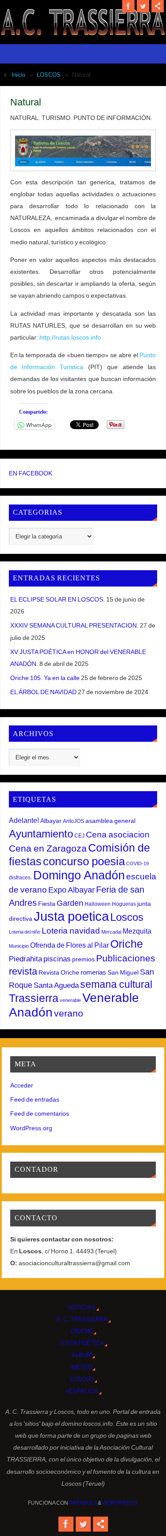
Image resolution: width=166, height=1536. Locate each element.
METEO (81, 1367)
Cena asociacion (118, 834)
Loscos (126, 917)
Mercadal (111, 931)
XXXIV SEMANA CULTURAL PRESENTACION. (74, 625)
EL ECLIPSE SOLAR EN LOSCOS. (57, 599)
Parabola (83, 1503)
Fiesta (46, 903)
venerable (70, 1000)
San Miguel (123, 972)
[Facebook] (128, 6)
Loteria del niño (24, 931)
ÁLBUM (82, 1355)
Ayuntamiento (41, 834)
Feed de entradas (34, 1099)
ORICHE (82, 1331)
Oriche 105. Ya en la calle (45, 677)
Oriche (126, 944)
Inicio (18, 74)
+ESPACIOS (81, 1391)
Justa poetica (71, 916)
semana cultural (116, 984)
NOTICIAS (82, 1307)
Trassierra (33, 998)
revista (23, 971)
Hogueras (124, 904)
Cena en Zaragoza (48, 848)
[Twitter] (143, 6)
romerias (93, 972)
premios (83, 959)
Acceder (21, 1085)
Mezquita (137, 931)
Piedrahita (25, 959)
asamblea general (110, 820)
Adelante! (24, 820)
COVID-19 (137, 863)
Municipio (19, 946)
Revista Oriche (59, 972)
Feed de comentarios (39, 1113)
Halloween (98, 904)
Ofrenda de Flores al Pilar (69, 945)
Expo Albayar (71, 890)
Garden (70, 903)
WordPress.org (31, 1128)
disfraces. (20, 878)
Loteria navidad (71, 930)
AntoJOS (73, 821)
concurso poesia (84, 861)
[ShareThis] (157, 6)
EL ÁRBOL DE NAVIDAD (43, 691)
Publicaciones (125, 958)
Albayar (51, 820)
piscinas (57, 959)
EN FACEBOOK (30, 473)
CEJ (79, 836)
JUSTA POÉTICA (81, 1343)
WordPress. (120, 1503)
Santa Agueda (56, 985)
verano (68, 1013)
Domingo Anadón (79, 875)
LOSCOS (49, 74)
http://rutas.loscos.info (70, 337)
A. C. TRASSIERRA (82, 1319)
